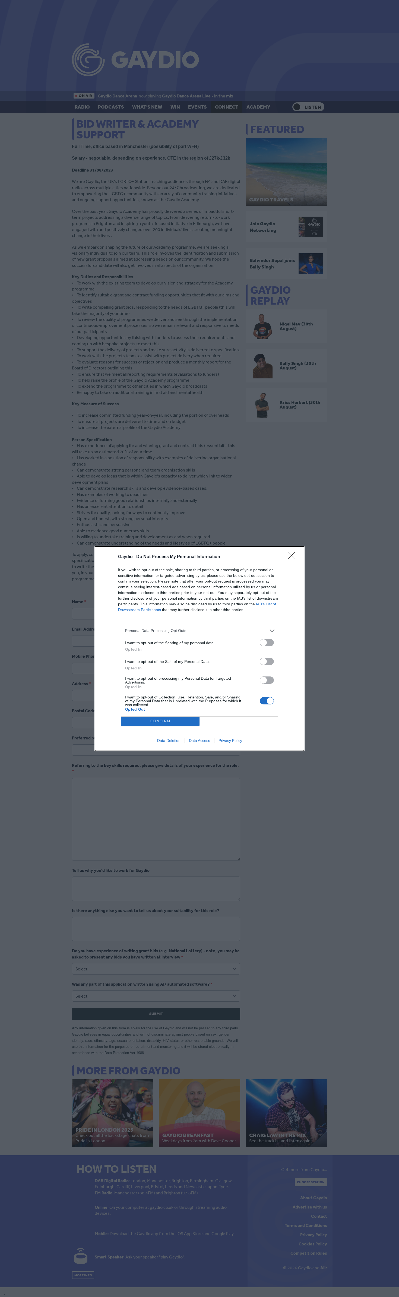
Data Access (199, 740)
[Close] (293, 557)
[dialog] (199, 648)
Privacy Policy (230, 740)
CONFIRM (160, 721)
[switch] (267, 642)
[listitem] (199, 631)
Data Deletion (168, 740)
